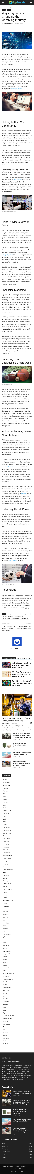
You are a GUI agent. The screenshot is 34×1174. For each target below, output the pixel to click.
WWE (4, 1041)
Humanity (6, 909)
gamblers (27, 614)
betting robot (10, 614)
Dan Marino (6, 839)
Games (5, 878)
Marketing (6, 945)
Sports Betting (15, 618)
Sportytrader (17, 179)
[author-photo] (17, 646)
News (5, 971)
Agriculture (6, 785)
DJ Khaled (6, 844)
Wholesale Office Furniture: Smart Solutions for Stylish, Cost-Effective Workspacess (22, 735)
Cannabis (6, 813)
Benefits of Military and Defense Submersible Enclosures (20, 745)
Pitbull (5, 982)
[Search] (31, 2)
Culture (5, 836)
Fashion (5, 861)
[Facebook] (4, 27)
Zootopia (5, 1044)
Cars (4, 816)
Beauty (5, 799)
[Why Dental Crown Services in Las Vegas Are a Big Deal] (6, 755)
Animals (5, 791)
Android (5, 788)
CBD (4, 822)
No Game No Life (8, 973)
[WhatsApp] (17, 27)
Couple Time (7, 833)
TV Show (5, 1032)
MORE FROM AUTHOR (23, 658)
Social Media (7, 999)
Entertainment (7, 855)
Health (5, 886)
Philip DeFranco (8, 979)
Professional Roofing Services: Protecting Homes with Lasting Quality (21, 763)
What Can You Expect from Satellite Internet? (24, 627)
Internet (5, 917)
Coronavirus (7, 830)
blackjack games (7, 255)
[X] (8, 27)
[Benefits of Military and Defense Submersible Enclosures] (6, 745)
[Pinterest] (12, 27)
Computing (6, 827)
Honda (5, 903)
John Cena (6, 923)
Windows (6, 1038)
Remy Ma (6, 990)
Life (4, 937)
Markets (5, 948)
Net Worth (6, 968)
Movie (5, 957)
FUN (4, 872)
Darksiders (6, 841)
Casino (8, 10)
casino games (12, 560)
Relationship (7, 987)
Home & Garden (8, 900)
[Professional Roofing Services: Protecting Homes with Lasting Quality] (6, 764)
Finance (5, 864)
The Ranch (6, 1024)
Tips (4, 1027)
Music (5, 965)
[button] (3, 2)
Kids (4, 926)
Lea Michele (7, 934)
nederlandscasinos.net (9, 467)
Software (6, 1001)
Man (4, 943)
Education (6, 850)
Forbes (23, 494)
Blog (4, 805)
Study (5, 1010)
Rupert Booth (5, 723)
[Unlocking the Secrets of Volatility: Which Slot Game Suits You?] (6, 683)
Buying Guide (7, 811)
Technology (6, 1021)
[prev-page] (3, 690)
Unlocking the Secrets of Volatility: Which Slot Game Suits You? (22, 683)
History (5, 892)
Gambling (6, 875)
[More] (21, 27)
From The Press (8, 869)
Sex (4, 996)
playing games (6, 618)
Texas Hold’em (24, 618)
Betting (9, 7)
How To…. (6, 906)
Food (4, 867)
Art (4, 794)
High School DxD (8, 889)
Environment (7, 858)
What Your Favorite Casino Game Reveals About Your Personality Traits (21, 674)
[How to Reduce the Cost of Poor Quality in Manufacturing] (17, 705)
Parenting (6, 976)
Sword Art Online (8, 1016)
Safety (5, 993)
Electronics (6, 853)
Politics (5, 985)
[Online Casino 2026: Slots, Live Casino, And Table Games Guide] (6, 665)
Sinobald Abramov (8, 23)
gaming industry (16, 89)
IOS (4, 920)
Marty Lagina (7, 951)
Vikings (5, 1035)
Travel (5, 1030)
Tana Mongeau (7, 1018)
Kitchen (5, 928)
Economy (6, 847)
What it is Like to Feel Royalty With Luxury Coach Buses (8, 628)
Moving (5, 962)
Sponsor (5, 1004)
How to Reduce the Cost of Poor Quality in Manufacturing (16, 719)
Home (3, 7)
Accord (5, 780)
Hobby (5, 895)
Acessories (6, 782)
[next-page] (6, 690)
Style (4, 1013)
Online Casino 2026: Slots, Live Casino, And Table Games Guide (21, 665)
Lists (4, 940)
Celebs (5, 825)
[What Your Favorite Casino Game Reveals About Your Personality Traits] (6, 674)
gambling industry (19, 616)
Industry (5, 912)
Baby (4, 796)
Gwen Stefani (7, 884)
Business (6, 808)
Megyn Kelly (7, 954)
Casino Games (19, 614)
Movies (5, 959)
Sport (4, 1007)
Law (4, 931)
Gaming (5, 881)
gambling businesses (8, 616)
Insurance (6, 914)
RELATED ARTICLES (9, 658)
